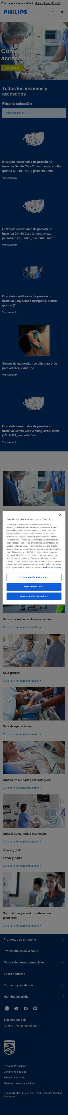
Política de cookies (52, 568)
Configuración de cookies (34, 577)
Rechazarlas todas (34, 587)
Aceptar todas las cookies (34, 596)
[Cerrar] (60, 515)
